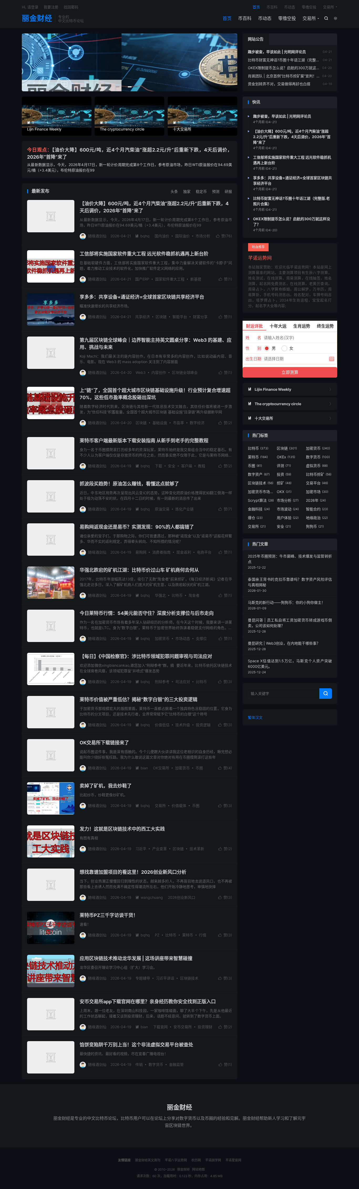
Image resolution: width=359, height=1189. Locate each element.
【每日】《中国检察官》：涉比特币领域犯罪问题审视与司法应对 (146, 656)
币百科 (245, 18)
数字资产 (259, 474)
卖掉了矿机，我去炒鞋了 (106, 786)
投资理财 (205, 1027)
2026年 (316, 500)
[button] (118, 86)
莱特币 (187, 935)
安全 (171, 466)
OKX (284, 491)
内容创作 (158, 372)
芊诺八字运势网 (176, 1160)
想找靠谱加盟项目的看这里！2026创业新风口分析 (133, 872)
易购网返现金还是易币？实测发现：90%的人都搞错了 (137, 527)
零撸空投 (287, 18)
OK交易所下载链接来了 (104, 742)
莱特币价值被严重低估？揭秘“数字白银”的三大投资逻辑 (138, 699)
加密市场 (317, 491)
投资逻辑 (203, 725)
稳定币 (201, 191)
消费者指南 (161, 552)
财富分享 (200, 316)
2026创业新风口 (181, 897)
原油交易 (162, 509)
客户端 (186, 466)
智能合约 (317, 509)
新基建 (195, 279)
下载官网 (160, 1027)
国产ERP (142, 279)
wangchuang (149, 897)
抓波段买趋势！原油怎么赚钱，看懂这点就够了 (129, 483)
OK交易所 (161, 768)
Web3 (141, 372)
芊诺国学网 (213, 1160)
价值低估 (162, 725)
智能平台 (179, 316)
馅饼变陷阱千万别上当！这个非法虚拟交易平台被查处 (136, 1044)
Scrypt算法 (261, 500)
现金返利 (183, 552)
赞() (224, 236)
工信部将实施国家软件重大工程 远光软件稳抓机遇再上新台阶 (144, 254)
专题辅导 (142, 978)
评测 (284, 465)
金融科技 (259, 509)
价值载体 (179, 805)
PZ (157, 935)
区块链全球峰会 (185, 372)
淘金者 (193, 595)
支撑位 (201, 638)
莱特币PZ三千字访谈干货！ (109, 915)
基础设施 (159, 422)
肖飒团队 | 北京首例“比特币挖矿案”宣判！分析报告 (289, 76)
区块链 (161, 316)
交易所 (309, 18)
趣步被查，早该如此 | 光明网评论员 (277, 51)
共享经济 (142, 316)
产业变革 (159, 848)
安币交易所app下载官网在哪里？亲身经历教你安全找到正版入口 (148, 1001)
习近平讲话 (165, 978)
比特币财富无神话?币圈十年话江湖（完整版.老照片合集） (295, 60)
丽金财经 (37, 18)
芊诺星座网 (233, 1160)
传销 (139, 1064)
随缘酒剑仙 (97, 236)
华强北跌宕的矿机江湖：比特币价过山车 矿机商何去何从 (139, 570)
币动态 (264, 18)
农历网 (196, 1160)
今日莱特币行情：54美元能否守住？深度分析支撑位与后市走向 (147, 613)
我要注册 (51, 7)
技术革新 (196, 848)
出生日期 (253, 358)
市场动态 (182, 638)
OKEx (286, 457)
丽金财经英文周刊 (147, 1160)
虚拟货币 (317, 465)
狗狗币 (315, 526)
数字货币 (155, 1064)
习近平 (140, 848)
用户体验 (288, 517)
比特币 (177, 595)
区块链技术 (189, 978)
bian (141, 768)
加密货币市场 (261, 491)
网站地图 (198, 1169)
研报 (228, 191)
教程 (201, 466)
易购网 (140, 552)
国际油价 (182, 236)
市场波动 (288, 509)
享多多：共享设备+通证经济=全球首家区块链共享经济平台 (142, 297)
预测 (215, 191)
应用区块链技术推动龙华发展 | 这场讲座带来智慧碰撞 (136, 958)
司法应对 (182, 681)
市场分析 (203, 236)
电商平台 (204, 552)
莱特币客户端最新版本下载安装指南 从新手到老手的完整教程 (144, 440)
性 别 (253, 348)
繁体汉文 (255, 717)
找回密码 (71, 7)
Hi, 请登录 (30, 7)
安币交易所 (182, 1027)
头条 (174, 191)
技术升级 (182, 725)
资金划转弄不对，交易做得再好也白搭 (279, 84)
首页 (227, 18)
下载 (158, 466)
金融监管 (176, 1064)
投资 (284, 474)
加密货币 (162, 638)
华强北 (160, 595)
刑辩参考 (162, 681)
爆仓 (255, 517)
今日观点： (39, 150)
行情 (202, 935)
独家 (187, 191)
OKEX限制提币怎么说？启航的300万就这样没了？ (289, 68)
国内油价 (162, 236)
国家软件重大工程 (169, 279)
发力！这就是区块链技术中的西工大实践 (122, 829)
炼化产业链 (184, 509)
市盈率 (178, 422)
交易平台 (317, 483)
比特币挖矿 (318, 474)
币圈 (199, 768)
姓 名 (253, 337)
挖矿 (284, 483)
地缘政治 (317, 517)
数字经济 (197, 422)
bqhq (142, 236)
